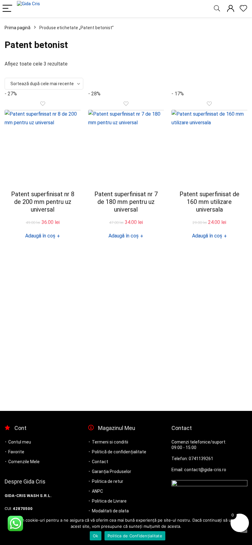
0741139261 (201, 458)
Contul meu (19, 442)
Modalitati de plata (110, 510)
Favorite (16, 451)
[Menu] (7, 9)
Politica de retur (107, 481)
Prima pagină (17, 27)
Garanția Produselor (111, 471)
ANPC (97, 491)
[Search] (217, 9)
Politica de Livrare (109, 501)
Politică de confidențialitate (119, 451)
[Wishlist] (243, 9)
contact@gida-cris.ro (205, 469)
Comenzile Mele (24, 461)
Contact (100, 461)
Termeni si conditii (110, 442)
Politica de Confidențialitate (135, 535)
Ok (95, 535)
